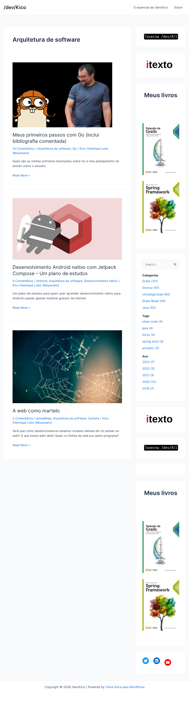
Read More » (21, 175)
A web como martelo (36, 410)
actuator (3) (150, 348)
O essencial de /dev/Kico (150, 7)
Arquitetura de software (54, 148)
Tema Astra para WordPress (125, 687)
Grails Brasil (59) (154, 301)
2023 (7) (148, 362)
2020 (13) (149, 382)
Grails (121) (150, 281)
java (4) (147, 328)
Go (75, 148)
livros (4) (148, 335)
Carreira (93, 418)
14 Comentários (24, 148)
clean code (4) (152, 321)
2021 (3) (148, 375)
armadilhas (43, 418)
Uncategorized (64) (156, 294)
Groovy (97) (150, 288)
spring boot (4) (153, 341)
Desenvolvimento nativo (101, 281)
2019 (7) (148, 388)
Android (41, 281)
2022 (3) (148, 368)
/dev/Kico (15, 7)
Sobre (178, 7)
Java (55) (149, 307)
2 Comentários (23, 418)
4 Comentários (23, 281)
